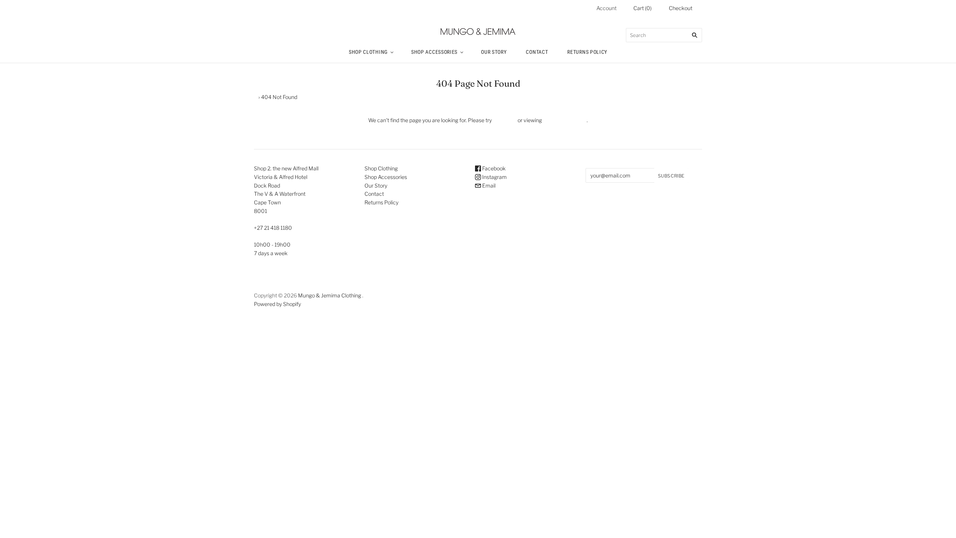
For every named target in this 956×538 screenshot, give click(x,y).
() (642, 8)
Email (488, 185)
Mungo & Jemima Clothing (329, 295)
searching (504, 120)
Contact (537, 52)
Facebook (493, 168)
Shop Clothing (368, 52)
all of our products (564, 120)
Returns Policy (587, 52)
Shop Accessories (434, 52)
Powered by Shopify (277, 304)
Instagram (494, 177)
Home (250, 97)
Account (606, 8)
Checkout (680, 8)
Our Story (493, 52)
